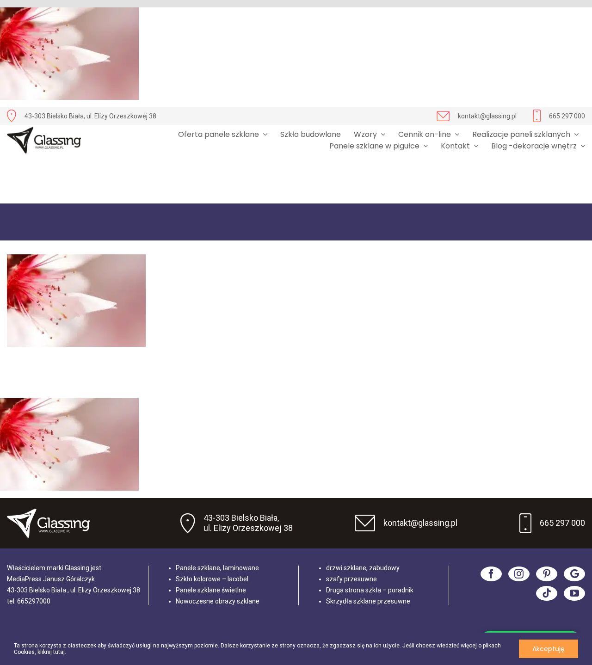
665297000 (33, 601)
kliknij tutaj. (51, 652)
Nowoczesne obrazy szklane (217, 601)
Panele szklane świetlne (211, 590)
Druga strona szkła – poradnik (369, 590)
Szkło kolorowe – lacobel (212, 579)
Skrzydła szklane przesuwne (368, 601)
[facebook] (491, 573)
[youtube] (574, 593)
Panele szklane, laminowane (217, 568)
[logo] (44, 140)
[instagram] (519, 573)
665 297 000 (567, 116)
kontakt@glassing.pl (487, 116)
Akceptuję (548, 648)
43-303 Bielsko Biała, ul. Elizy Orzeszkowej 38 (90, 116)
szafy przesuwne (351, 579)
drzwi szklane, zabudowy (363, 568)
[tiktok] (546, 593)
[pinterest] (546, 573)
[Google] (574, 573)
